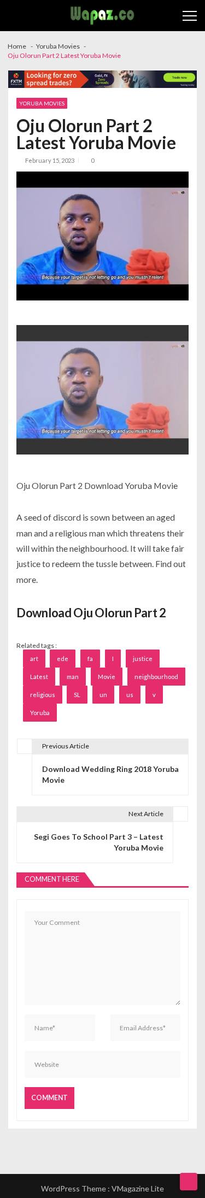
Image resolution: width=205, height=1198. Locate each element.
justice (143, 658)
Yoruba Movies (42, 103)
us (129, 694)
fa (90, 658)
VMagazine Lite (138, 1188)
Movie (106, 676)
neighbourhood (156, 676)
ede (62, 658)
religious (42, 694)
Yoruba (40, 712)
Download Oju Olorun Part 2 (91, 612)
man (73, 676)
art (34, 658)
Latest (39, 676)
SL (77, 694)
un (103, 694)
